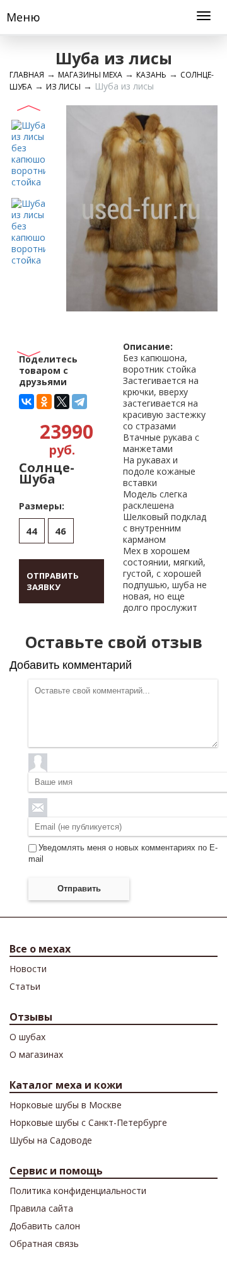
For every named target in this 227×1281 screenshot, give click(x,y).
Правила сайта (41, 1208)
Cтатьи (24, 986)
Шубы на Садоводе (50, 1140)
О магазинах (36, 1054)
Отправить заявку (52, 581)
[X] (61, 401)
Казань (151, 74)
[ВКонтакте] (26, 401)
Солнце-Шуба (46, 473)
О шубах (27, 1037)
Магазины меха (90, 74)
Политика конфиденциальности (77, 1191)
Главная (26, 74)
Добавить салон (44, 1226)
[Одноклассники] (44, 401)
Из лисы (63, 86)
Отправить (79, 888)
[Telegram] (79, 401)
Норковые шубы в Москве (65, 1105)
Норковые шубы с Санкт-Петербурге (88, 1122)
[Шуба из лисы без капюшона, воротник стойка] (28, 153)
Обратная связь (44, 1243)
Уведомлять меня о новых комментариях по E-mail (123, 853)
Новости (28, 969)
